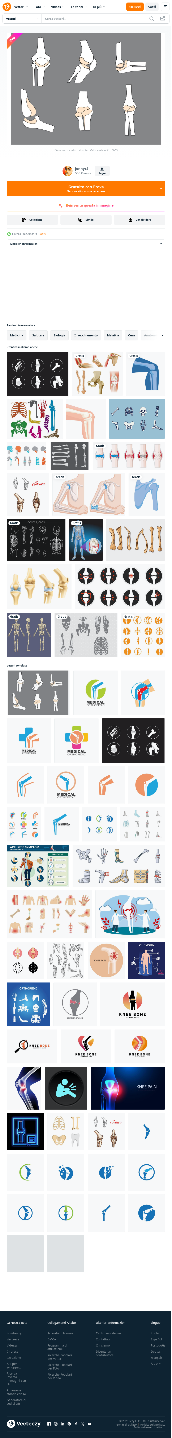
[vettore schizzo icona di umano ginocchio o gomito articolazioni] (28, 492)
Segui (102, 173)
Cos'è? (42, 234)
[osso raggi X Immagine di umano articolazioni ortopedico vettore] (25, 1129)
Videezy (12, 1343)
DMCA (51, 1337)
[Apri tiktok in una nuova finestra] (76, 1421)
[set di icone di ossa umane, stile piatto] (65, 1129)
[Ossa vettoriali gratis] (38, 690)
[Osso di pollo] (135, 538)
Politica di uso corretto (144, 1425)
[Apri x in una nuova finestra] (82, 1421)
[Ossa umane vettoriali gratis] (69, 454)
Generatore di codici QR (16, 1399)
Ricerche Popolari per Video (59, 1374)
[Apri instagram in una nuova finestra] (55, 1421)
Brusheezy (14, 1331)
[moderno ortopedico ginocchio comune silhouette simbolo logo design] (132, 1002)
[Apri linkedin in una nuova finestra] (62, 1421)
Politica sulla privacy (149, 1422)
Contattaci (103, 1337)
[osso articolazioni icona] (75, 1002)
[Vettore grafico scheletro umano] (29, 633)
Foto (37, 7)
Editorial (77, 7)
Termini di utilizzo (123, 1422)
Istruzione (14, 1355)
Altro (151, 1361)
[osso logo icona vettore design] (143, 633)
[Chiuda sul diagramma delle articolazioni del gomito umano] (88, 492)
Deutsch (153, 1349)
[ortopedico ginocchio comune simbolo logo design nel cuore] (86, 1044)
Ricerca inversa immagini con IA (16, 1376)
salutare (38, 333)
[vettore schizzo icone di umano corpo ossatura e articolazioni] (65, 958)
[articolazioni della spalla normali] (147, 492)
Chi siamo (103, 1343)
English (153, 1331)
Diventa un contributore (104, 1351)
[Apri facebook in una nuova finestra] (49, 1421)
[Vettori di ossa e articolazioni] (86, 633)
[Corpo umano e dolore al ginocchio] (86, 538)
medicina (16, 333)
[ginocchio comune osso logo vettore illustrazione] (95, 690)
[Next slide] (155, 333)
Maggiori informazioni (24, 241)
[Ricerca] (151, 18)
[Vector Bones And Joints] (36, 538)
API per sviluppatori (15, 1363)
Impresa (12, 1349)
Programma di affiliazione (57, 1345)
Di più (97, 7)
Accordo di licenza (60, 1331)
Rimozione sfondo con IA (16, 1390)
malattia (113, 333)
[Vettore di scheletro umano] (137, 417)
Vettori (19, 7)
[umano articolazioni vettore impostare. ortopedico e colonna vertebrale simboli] (146, 958)
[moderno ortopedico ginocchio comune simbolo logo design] (140, 1044)
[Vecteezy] (7, 7)
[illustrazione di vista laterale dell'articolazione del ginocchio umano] (86, 417)
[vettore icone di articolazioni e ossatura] (39, 584)
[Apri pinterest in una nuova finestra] (69, 1421)
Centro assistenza (108, 1331)
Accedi (152, 6)
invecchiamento (86, 333)
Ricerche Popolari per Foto (59, 1364)
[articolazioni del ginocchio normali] (145, 372)
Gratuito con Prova (86, 188)
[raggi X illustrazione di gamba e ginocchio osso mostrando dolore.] (24, 1086)
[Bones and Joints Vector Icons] (38, 372)
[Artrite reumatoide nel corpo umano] (129, 454)
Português (155, 1343)
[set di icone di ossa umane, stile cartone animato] (142, 822)
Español (153, 1337)
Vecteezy (13, 1337)
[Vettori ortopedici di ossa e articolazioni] (26, 454)
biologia (59, 333)
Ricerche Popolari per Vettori (59, 1354)
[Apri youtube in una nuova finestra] (89, 1421)
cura (131, 333)
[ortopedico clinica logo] (99, 822)
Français (153, 1355)
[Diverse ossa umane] (97, 372)
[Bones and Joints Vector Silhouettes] (35, 417)
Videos (56, 7)
